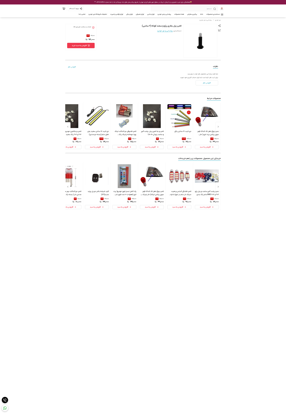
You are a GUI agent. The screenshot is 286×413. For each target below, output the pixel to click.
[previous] (218, 126)
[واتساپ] (5, 408)
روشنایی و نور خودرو (206, 20)
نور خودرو (218, 20)
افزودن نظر (72, 67)
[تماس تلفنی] (5, 400)
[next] (67, 126)
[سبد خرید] (64, 8)
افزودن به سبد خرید (79, 45)
